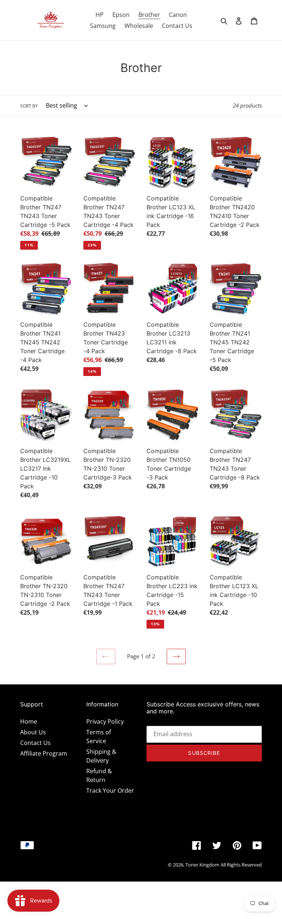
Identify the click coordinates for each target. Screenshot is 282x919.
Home (28, 721)
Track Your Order (110, 790)
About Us (33, 732)
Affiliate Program (43, 753)
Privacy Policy (105, 721)
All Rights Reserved (241, 864)
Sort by (29, 106)
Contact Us (35, 743)
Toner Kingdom (202, 864)
